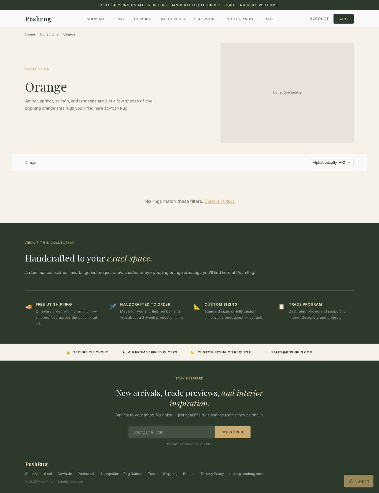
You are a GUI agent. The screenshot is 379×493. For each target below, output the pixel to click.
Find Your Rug (238, 19)
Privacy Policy (212, 474)
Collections (49, 34)
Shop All (96, 19)
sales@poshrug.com (246, 474)
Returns (189, 474)
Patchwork (173, 19)
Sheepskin (204, 19)
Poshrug (38, 19)
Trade (268, 19)
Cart (343, 19)
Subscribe (232, 432)
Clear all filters (219, 201)
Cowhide (143, 19)
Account (319, 19)
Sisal (119, 19)
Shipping (170, 474)
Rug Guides (132, 474)
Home (30, 34)
